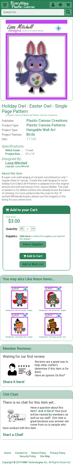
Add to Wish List (33, 264)
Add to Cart (32, 256)
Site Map (45, 456)
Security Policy (28, 456)
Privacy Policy (57, 453)
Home (7, 453)
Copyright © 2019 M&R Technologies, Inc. (25, 462)
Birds (30, 134)
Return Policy (38, 453)
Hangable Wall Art (40, 130)
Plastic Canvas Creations (47, 120)
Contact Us (21, 453)
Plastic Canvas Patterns (46, 125)
